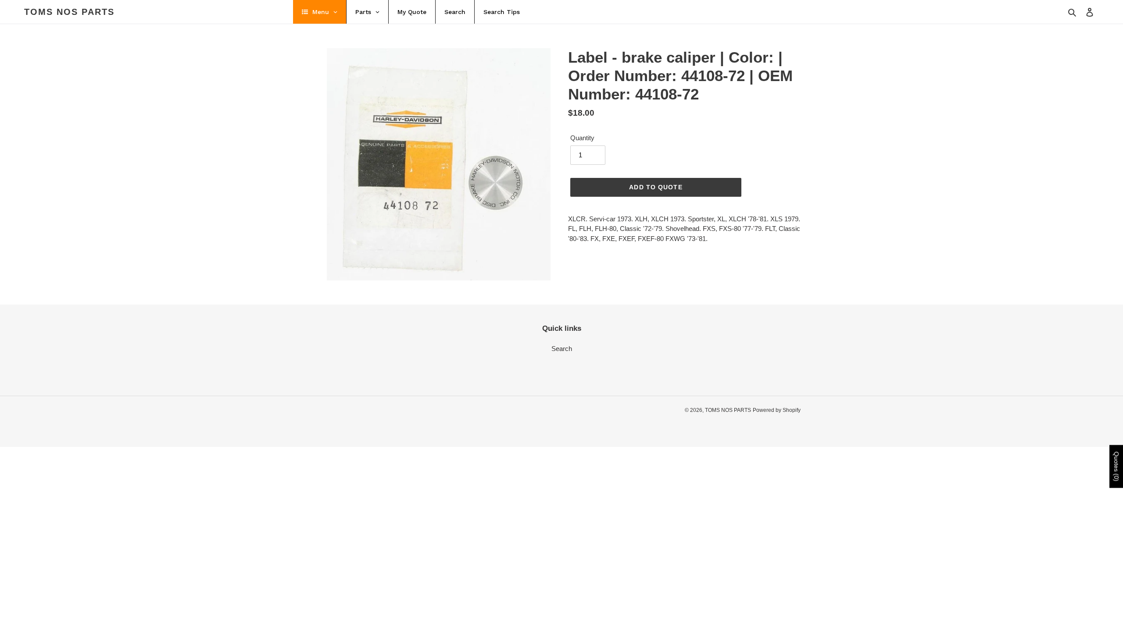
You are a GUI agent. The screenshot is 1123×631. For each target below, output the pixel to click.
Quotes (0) (1116, 467)
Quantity (582, 138)
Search (561, 348)
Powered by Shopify (777, 410)
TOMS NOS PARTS (69, 12)
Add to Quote (655, 187)
